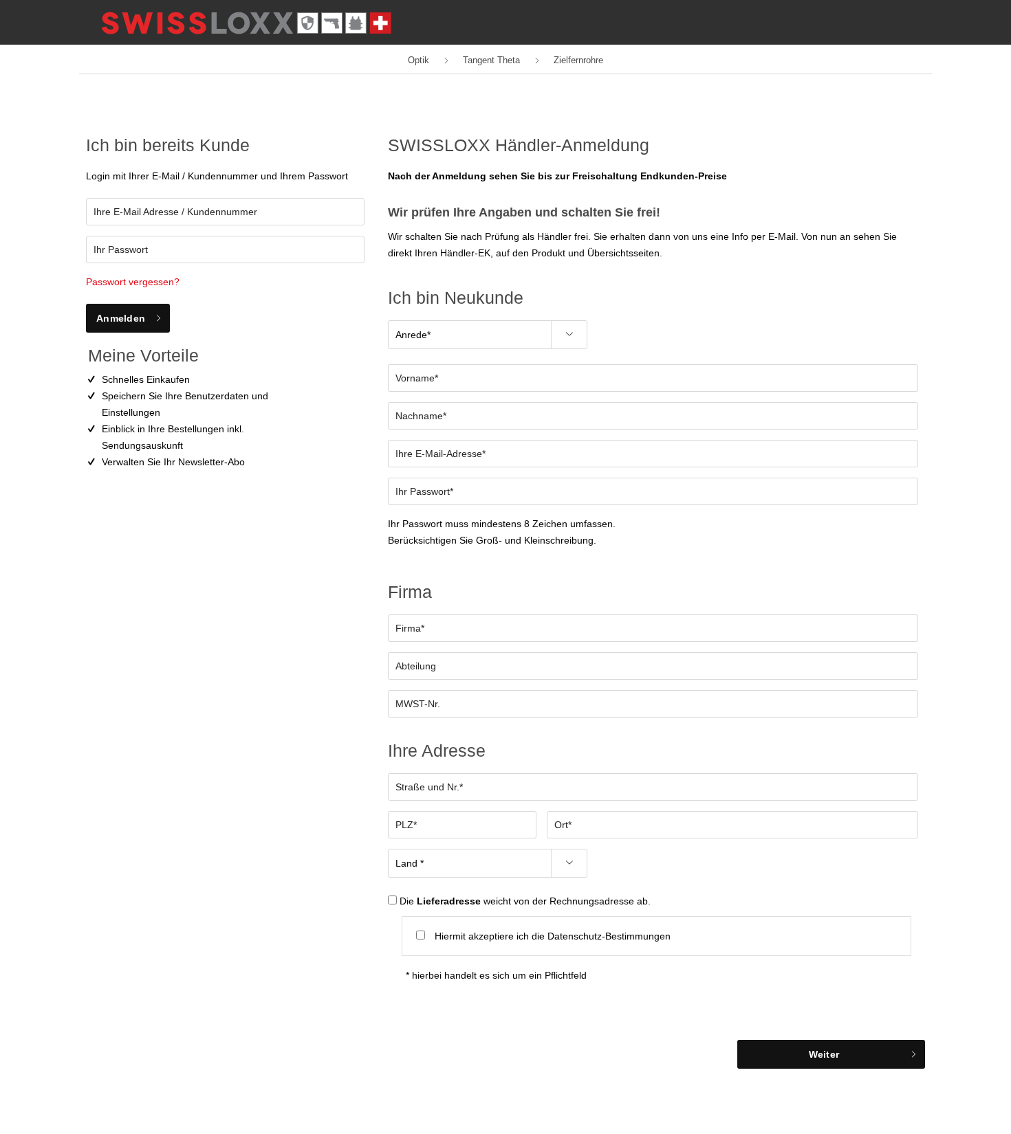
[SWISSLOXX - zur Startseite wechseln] (246, 23)
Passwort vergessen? (133, 281)
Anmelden (120, 318)
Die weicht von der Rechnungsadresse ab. (525, 901)
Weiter (824, 1054)
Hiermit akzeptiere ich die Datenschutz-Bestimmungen (553, 936)
